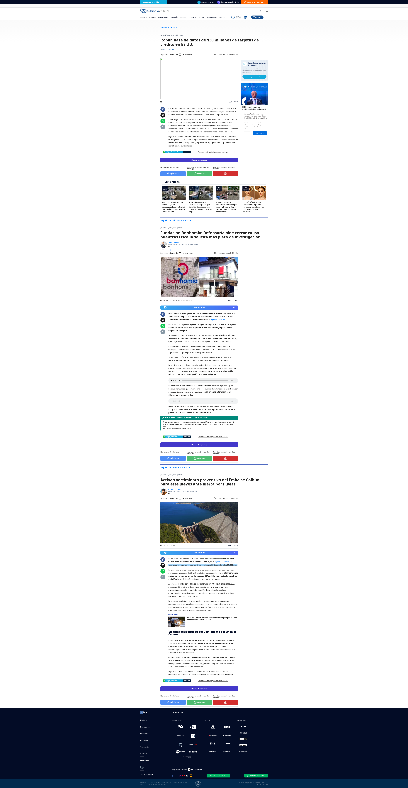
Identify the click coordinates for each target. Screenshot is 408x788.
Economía (174, 17)
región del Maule (222, 562)
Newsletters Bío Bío (207, 2)
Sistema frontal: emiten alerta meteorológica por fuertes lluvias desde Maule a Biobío (212, 619)
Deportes (183, 17)
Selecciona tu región (151, 2)
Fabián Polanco (173, 242)
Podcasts (143, 17)
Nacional (152, 17)
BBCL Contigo (224, 17)
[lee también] (177, 622)
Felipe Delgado (168, 49)
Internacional (163, 17)
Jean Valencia (175, 250)
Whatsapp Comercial (220, 775)
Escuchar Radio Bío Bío (255, 2)
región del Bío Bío (217, 319)
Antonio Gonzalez (174, 489)
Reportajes (144, 760)
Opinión (201, 17)
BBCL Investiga (212, 17)
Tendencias (192, 17)
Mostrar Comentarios (199, 160)
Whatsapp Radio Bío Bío (257, 776)
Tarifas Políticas (146, 774)
